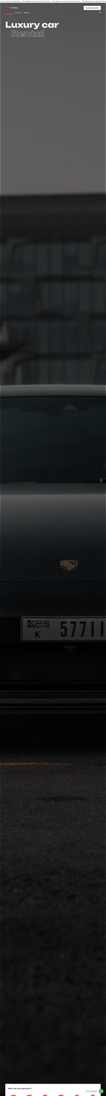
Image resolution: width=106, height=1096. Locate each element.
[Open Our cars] (21, 13)
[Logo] (14, 8)
